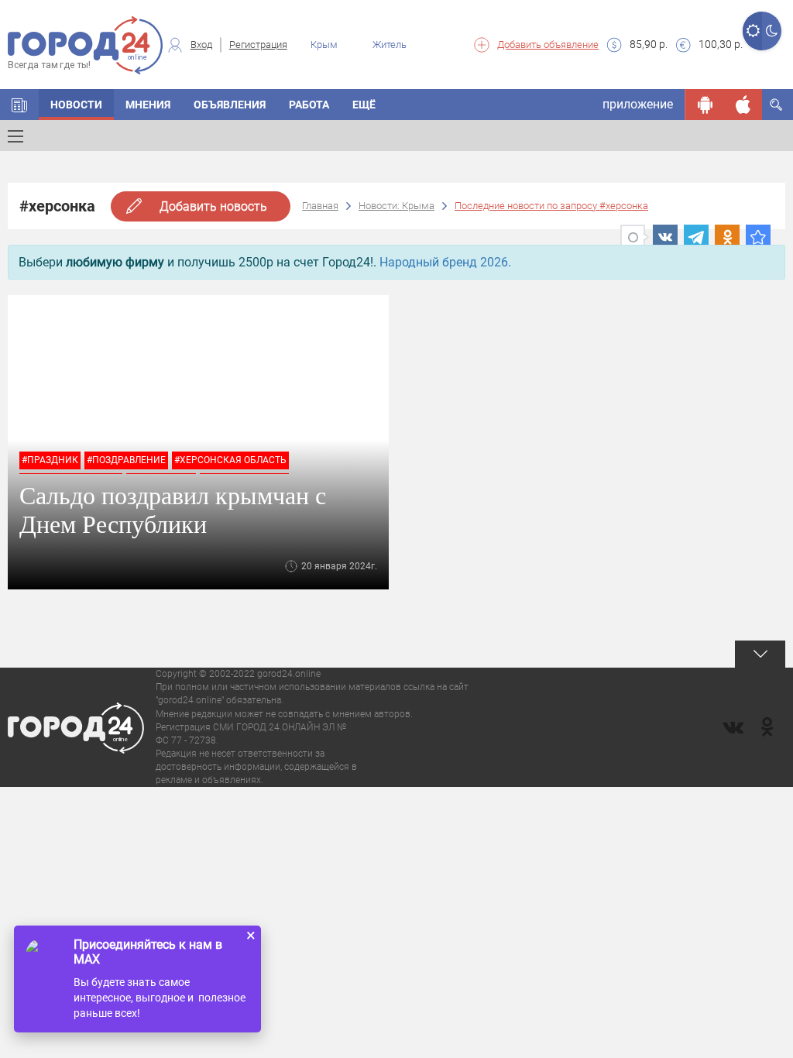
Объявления (230, 104)
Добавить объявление (548, 44)
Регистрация (258, 44)
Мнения (147, 104)
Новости (76, 104)
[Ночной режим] (771, 31)
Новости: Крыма (396, 205)
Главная (320, 205)
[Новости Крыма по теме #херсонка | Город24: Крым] (758, 237)
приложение (637, 104)
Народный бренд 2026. (445, 262)
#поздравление (126, 460)
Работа (309, 104)
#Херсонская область (230, 460)
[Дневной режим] (752, 31)
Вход (201, 44)
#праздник (50, 460)
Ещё (364, 104)
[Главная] (19, 104)
